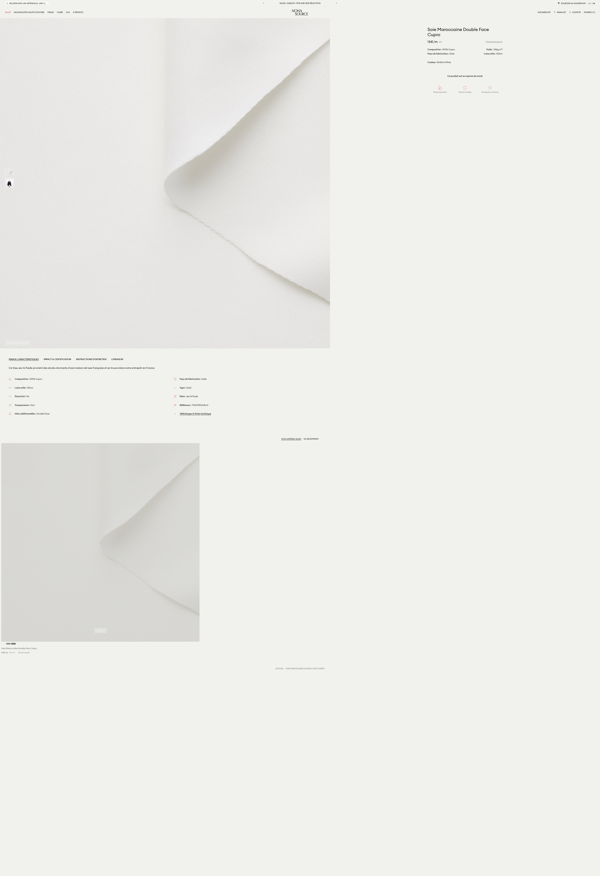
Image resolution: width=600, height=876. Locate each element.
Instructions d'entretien (91, 359)
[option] (165, 183)
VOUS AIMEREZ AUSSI (291, 439)
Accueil (279, 668)
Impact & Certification (57, 359)
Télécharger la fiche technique (195, 413)
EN (589, 3)
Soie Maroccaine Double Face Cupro (305, 668)
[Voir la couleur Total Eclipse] (8, 644)
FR (594, 3)
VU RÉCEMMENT (311, 439)
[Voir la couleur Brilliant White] (3, 644)
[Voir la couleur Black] (13, 644)
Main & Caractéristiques (24, 359)
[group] (9, 173)
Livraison (117, 359)
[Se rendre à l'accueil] (300, 12)
